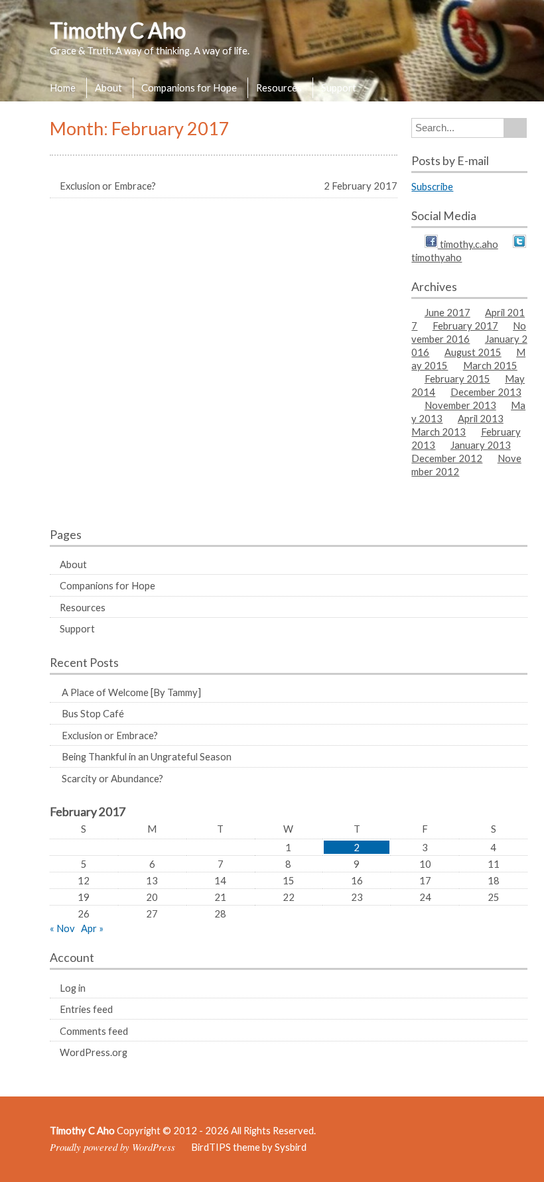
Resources (279, 87)
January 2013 (480, 445)
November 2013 (460, 405)
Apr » (92, 928)
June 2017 (447, 312)
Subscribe (432, 186)
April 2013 (481, 418)
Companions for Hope (189, 87)
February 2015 (457, 378)
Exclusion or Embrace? (110, 735)
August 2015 (473, 352)
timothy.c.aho (468, 244)
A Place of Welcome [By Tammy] (131, 692)
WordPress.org (93, 1052)
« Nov (62, 928)
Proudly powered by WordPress (112, 1146)
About (108, 87)
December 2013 (485, 392)
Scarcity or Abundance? (112, 778)
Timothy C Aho (118, 30)
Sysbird (290, 1147)
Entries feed (86, 1009)
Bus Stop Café (93, 713)
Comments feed (94, 1031)
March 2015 (490, 365)
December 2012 (446, 458)
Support (338, 87)
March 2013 (438, 432)
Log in (73, 988)
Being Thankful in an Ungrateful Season (147, 756)
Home (63, 87)
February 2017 (465, 325)
